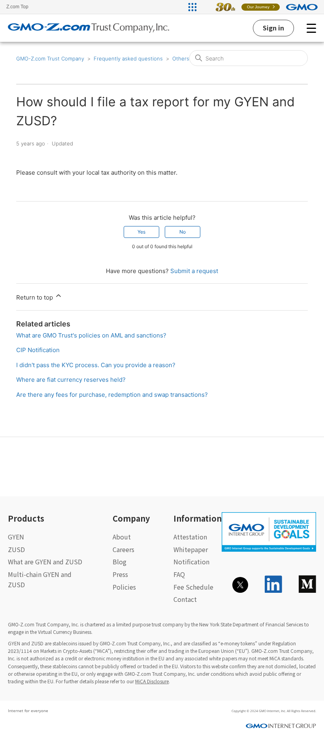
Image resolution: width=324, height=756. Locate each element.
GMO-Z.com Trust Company (50, 58)
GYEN (16, 536)
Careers (123, 549)
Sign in (273, 27)
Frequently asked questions (128, 58)
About (122, 536)
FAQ (179, 574)
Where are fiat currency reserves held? (71, 379)
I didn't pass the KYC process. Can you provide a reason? (95, 365)
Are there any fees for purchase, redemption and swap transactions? (112, 394)
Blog (119, 561)
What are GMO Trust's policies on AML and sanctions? (91, 335)
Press (120, 574)
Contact (185, 599)
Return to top (35, 297)
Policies (124, 587)
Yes (141, 232)
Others (180, 58)
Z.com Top (17, 6)
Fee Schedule (193, 587)
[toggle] (311, 28)
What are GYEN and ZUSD (45, 561)
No (182, 232)
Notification (191, 561)
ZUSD (16, 549)
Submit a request (194, 271)
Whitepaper (190, 549)
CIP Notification (38, 350)
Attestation (190, 536)
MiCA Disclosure (152, 681)
